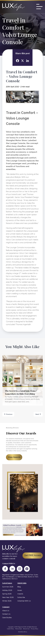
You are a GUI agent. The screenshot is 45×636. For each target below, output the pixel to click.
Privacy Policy (34, 628)
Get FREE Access (32, 555)
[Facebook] (5, 569)
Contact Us (6, 614)
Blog (19, 587)
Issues (19, 590)
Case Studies (7, 617)
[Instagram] (19, 569)
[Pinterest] (27, 569)
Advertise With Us (24, 601)
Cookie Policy (10, 628)
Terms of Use (26, 628)
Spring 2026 (7, 594)
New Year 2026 (8, 597)
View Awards (14, 457)
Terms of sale (18, 628)
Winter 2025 (6, 601)
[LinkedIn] (12, 569)
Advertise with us (22, 631)
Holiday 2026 (7, 590)
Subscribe (21, 597)
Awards (20, 594)
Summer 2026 (7, 587)
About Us (5, 611)
